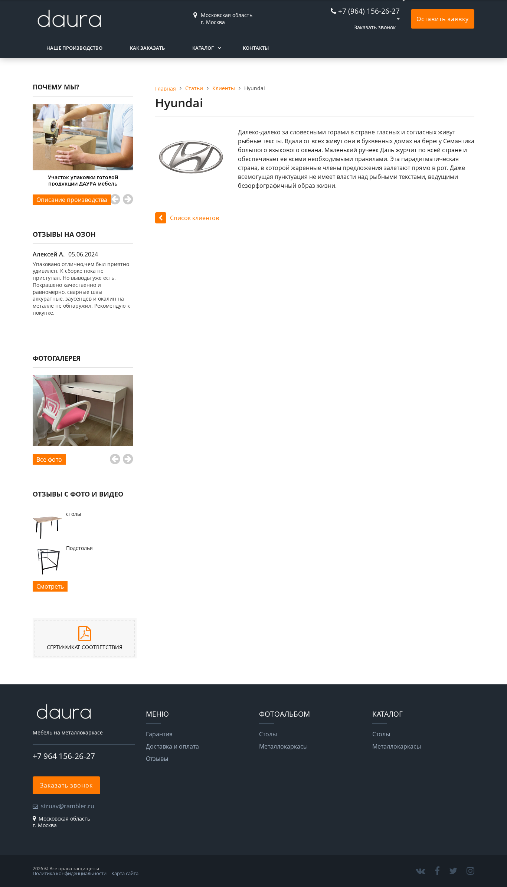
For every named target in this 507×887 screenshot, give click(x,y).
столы (73, 513)
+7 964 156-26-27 (64, 756)
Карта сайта (124, 873)
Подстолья (79, 547)
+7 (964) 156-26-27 (369, 11)
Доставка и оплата (172, 746)
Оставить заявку (442, 19)
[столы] (47, 538)
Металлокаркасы (283, 746)
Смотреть (50, 586)
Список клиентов (194, 218)
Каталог (203, 48)
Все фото (49, 459)
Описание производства (71, 200)
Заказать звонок (375, 27)
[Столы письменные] (83, 410)
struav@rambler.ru (67, 806)
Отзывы (157, 759)
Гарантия (159, 734)
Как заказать (147, 48)
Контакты (256, 48)
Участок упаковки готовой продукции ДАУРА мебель (75, 180)
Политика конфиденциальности (70, 873)
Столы (268, 734)
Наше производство (74, 48)
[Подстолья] (47, 572)
